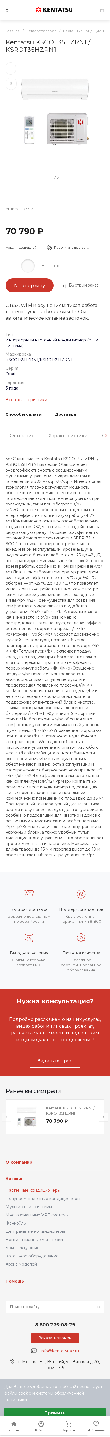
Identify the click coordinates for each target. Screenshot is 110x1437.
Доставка (65, 414)
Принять (55, 1413)
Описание (22, 435)
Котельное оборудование (32, 1256)
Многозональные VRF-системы (37, 1214)
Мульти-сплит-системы (29, 1206)
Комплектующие (22, 1247)
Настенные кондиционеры (33, 1190)
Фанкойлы (16, 1223)
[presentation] (106, 435)
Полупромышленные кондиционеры (43, 1198)
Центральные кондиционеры (35, 1231)
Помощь (15, 1281)
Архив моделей (21, 1264)
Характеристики (68, 435)
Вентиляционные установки (34, 1239)
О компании (19, 1162)
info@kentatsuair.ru (60, 1351)
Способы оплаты (24, 414)
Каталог (14, 1178)
